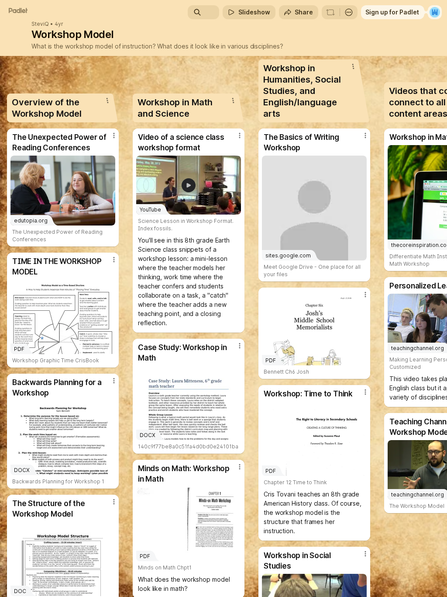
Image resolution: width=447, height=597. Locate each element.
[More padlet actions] (349, 12)
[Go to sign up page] (435, 12)
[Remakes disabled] (330, 12)
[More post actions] (108, 139)
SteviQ (40, 24)
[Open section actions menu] (107, 100)
